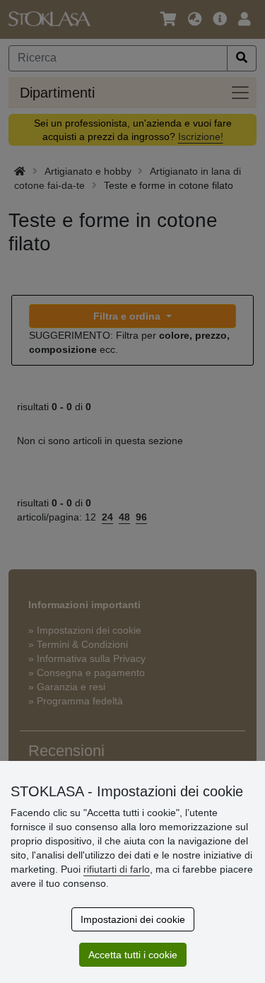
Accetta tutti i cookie (132, 954)
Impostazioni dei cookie (133, 919)
